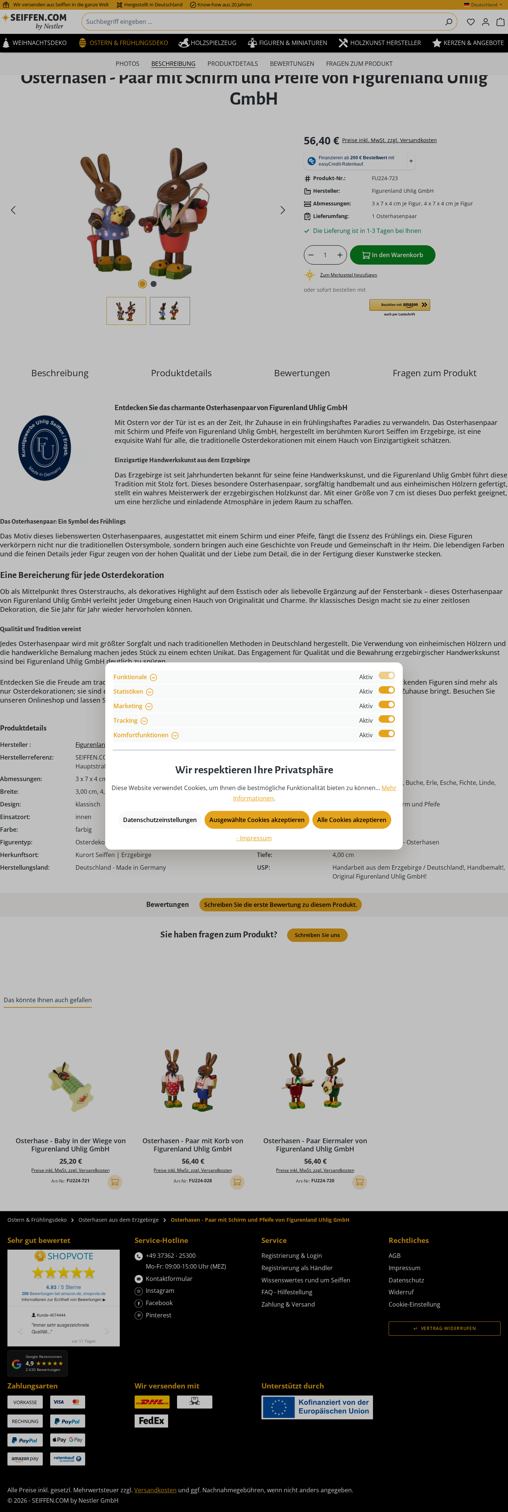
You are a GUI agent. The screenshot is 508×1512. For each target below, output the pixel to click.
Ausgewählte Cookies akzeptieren (257, 820)
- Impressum (254, 838)
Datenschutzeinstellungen (160, 820)
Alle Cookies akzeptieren (351, 820)
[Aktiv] (387, 675)
